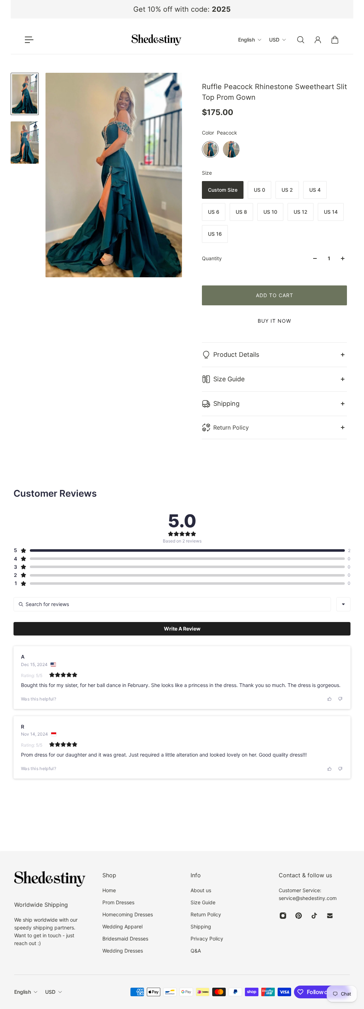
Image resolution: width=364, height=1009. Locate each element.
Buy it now (274, 321)
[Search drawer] (300, 40)
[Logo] (156, 39)
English (22, 992)
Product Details (236, 354)
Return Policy (231, 427)
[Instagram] (283, 915)
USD (50, 992)
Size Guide (229, 379)
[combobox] (343, 604)
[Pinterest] (298, 915)
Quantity (212, 258)
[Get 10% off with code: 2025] (182, 9)
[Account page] (317, 40)
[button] (179, 550)
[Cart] (334, 40)
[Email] (330, 915)
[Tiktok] (314, 915)
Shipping (226, 403)
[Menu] (29, 40)
